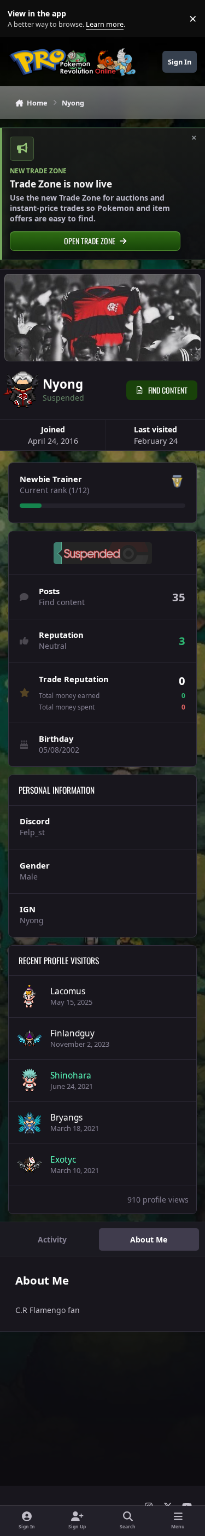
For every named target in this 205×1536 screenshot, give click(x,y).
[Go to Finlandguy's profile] (29, 1038)
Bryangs (66, 1117)
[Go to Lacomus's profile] (29, 996)
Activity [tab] (52, 1239)
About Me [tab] (148, 1239)
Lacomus (67, 991)
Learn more (21, 19)
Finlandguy (72, 1033)
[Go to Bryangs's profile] (29, 1123)
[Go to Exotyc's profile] (29, 1165)
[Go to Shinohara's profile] (29, 1081)
